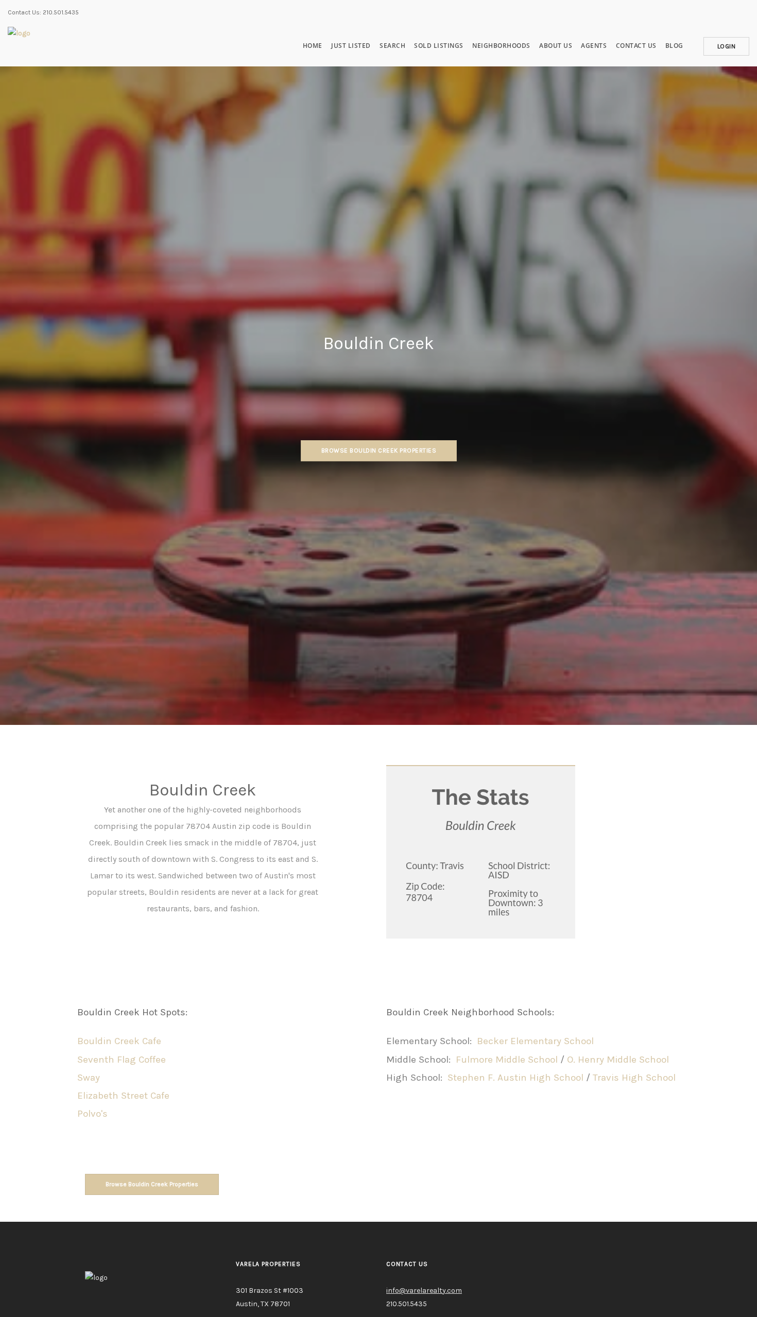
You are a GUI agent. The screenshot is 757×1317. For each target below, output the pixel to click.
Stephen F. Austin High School (515, 1077)
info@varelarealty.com (424, 1290)
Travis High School (634, 1077)
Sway (88, 1077)
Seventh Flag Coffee (121, 1059)
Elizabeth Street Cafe (123, 1095)
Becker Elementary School (535, 1041)
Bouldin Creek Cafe (119, 1041)
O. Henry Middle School (618, 1059)
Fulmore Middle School (507, 1059)
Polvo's (92, 1113)
